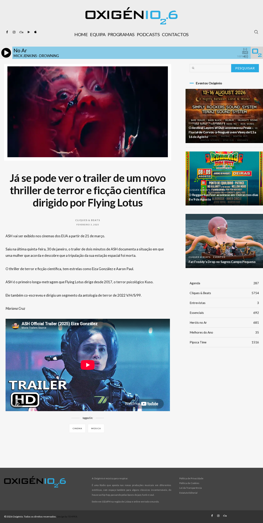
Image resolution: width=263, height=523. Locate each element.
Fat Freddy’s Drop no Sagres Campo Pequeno (222, 262)
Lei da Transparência (190, 487)
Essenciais (224, 312)
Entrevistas (224, 303)
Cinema (77, 428)
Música (96, 428)
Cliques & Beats (87, 220)
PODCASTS (148, 34)
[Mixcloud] (21, 32)
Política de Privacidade (191, 478)
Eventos (219, 123)
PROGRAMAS (121, 34)
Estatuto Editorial (188, 492)
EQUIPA (97, 34)
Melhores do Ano (224, 332)
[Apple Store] (35, 32)
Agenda (224, 283)
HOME (81, 34)
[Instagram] (14, 32)
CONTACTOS (175, 34)
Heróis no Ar (224, 322)
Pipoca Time (224, 342)
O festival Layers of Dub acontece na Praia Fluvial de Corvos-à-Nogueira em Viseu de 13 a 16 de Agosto (222, 132)
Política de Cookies (189, 483)
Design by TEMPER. (67, 516)
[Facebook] (7, 32)
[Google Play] (28, 32)
